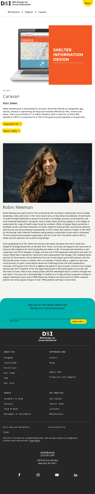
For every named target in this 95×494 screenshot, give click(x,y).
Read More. (35, 440)
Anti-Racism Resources (16, 427)
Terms (6, 432)
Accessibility (56, 427)
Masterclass (56, 414)
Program (8, 357)
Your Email (14, 320)
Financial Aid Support (62, 377)
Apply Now (55, 372)
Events (53, 357)
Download (13, 123)
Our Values (55, 398)
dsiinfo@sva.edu (47, 452)
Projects (29, 12)
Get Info (9, 383)
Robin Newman (10, 103)
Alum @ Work (11, 409)
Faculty (8, 403)
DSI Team (9, 373)
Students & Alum (13, 398)
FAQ (6, 378)
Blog (52, 362)
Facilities (10, 368)
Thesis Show (56, 403)
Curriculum (10, 362)
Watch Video (12, 130)
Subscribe (77, 321)
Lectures (54, 409)
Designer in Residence (17, 414)
